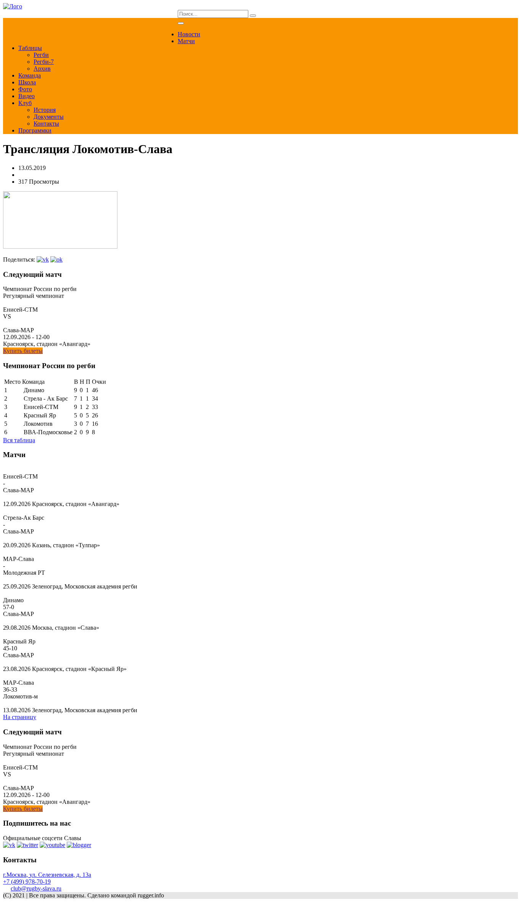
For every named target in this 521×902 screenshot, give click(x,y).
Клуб (25, 103)
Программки (34, 130)
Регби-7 (44, 61)
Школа (27, 82)
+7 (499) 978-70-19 (27, 881)
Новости (189, 34)
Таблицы (30, 48)
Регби (41, 55)
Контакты (46, 123)
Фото (25, 89)
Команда (29, 75)
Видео (26, 96)
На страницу (19, 717)
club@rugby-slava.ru (36, 888)
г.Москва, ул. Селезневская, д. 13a (47, 874)
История (45, 110)
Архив (42, 68)
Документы (49, 116)
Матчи (186, 41)
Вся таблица (19, 440)
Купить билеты (23, 351)
